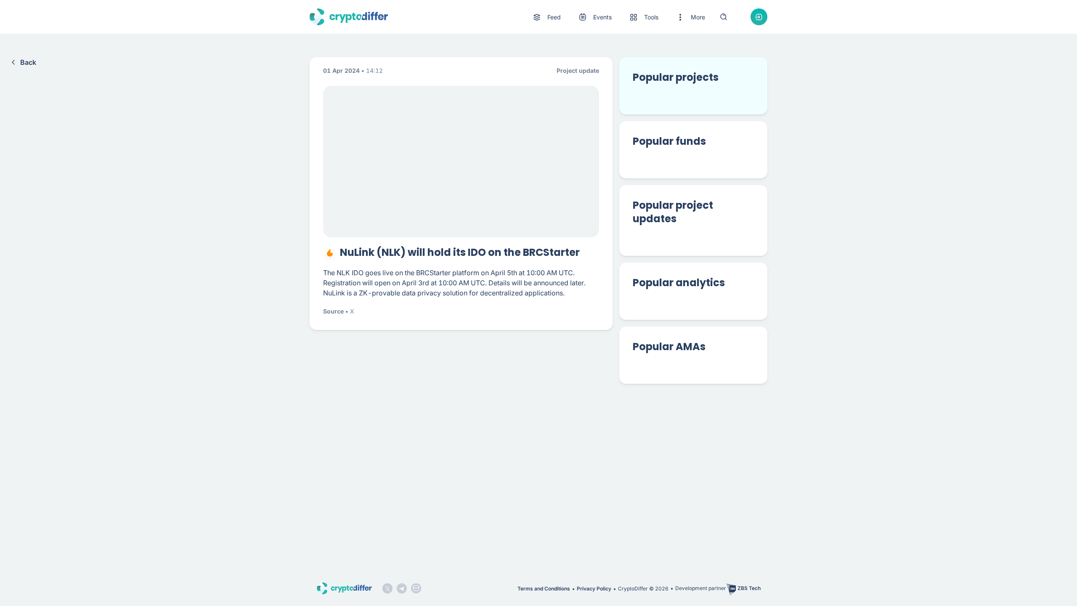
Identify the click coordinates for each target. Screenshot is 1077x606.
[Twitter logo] (387, 588)
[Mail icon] (416, 588)
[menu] (618, 17)
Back (28, 62)
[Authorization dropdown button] (759, 16)
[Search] (723, 17)
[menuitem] (546, 17)
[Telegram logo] (402, 588)
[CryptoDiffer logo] (349, 16)
